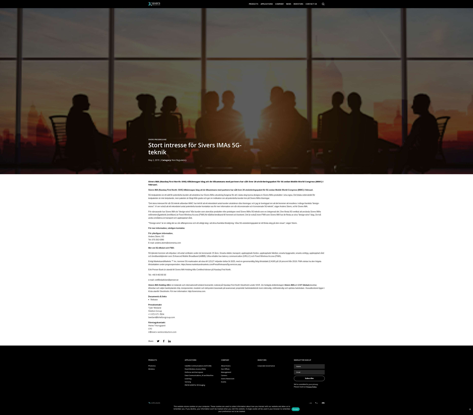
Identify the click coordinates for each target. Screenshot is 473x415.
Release (154, 299)
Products (253, 4)
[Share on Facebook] (163, 341)
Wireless (151, 369)
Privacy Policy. (311, 387)
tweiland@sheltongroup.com (161, 317)
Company (279, 4)
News (288, 4)
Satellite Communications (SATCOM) (198, 366)
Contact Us (311, 4)
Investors (298, 4)
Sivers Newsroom (227, 378)
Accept (295, 409)
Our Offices (225, 369)
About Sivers (226, 366)
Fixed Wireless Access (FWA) (195, 369)
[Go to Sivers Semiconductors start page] (154, 4)
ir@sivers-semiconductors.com (162, 332)
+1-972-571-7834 (156, 314)
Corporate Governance (266, 366)
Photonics (152, 366)
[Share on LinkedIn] (169, 341)
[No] (470, 409)
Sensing (188, 382)
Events (223, 382)
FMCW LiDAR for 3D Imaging (195, 385)
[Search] (323, 4)
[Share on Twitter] (158, 341)
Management (226, 372)
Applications (267, 4)
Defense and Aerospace (194, 372)
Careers (224, 375)
